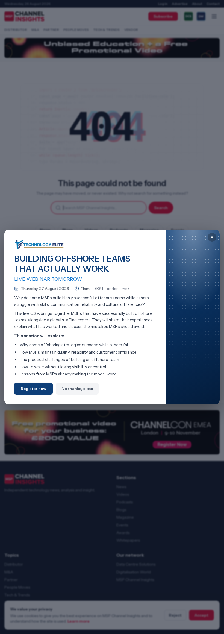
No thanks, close (77, 388)
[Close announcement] (212, 237)
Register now (33, 388)
